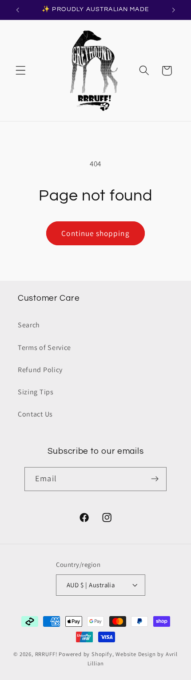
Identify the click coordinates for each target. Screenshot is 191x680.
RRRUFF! (46, 654)
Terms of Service (44, 347)
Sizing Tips (36, 392)
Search (29, 325)
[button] (20, 70)
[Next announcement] (173, 10)
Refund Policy (40, 369)
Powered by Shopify (85, 654)
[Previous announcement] (17, 10)
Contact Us (35, 414)
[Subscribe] (154, 479)
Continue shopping (95, 233)
